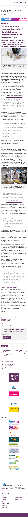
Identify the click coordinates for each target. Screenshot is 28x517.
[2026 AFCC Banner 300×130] (14, 452)
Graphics (4, 499)
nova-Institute (5, 507)
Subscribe (7, 337)
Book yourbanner (14, 377)
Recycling (17, 10)
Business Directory (6, 503)
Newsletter (4, 505)
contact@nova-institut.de (7, 488)
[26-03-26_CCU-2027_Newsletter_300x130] (14, 435)
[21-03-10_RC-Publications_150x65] (14, 395)
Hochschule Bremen (5, 320)
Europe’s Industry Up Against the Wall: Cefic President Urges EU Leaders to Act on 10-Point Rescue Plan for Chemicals (7, 352)
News (3, 501)
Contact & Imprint (18, 497)
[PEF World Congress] (14, 458)
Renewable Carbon (6, 493)
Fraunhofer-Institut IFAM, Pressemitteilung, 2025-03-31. (13, 313)
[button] (2, 325)
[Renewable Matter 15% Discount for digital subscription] (14, 411)
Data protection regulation (20, 502)
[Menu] (3, 2)
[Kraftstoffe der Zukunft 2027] (14, 464)
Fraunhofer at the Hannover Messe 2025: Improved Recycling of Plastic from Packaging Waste (20, 352)
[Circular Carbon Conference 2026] (14, 447)
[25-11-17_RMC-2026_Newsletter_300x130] (14, 424)
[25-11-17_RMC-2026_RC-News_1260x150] (14, 20)
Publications (4, 497)
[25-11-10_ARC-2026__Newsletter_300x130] (14, 429)
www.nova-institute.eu (7, 490)
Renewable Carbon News (7, 10)
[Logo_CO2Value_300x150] (14, 406)
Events (3, 495)
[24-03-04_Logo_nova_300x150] (14, 390)
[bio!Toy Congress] (14, 470)
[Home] (20, 3)
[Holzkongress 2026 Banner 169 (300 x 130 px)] (14, 441)
